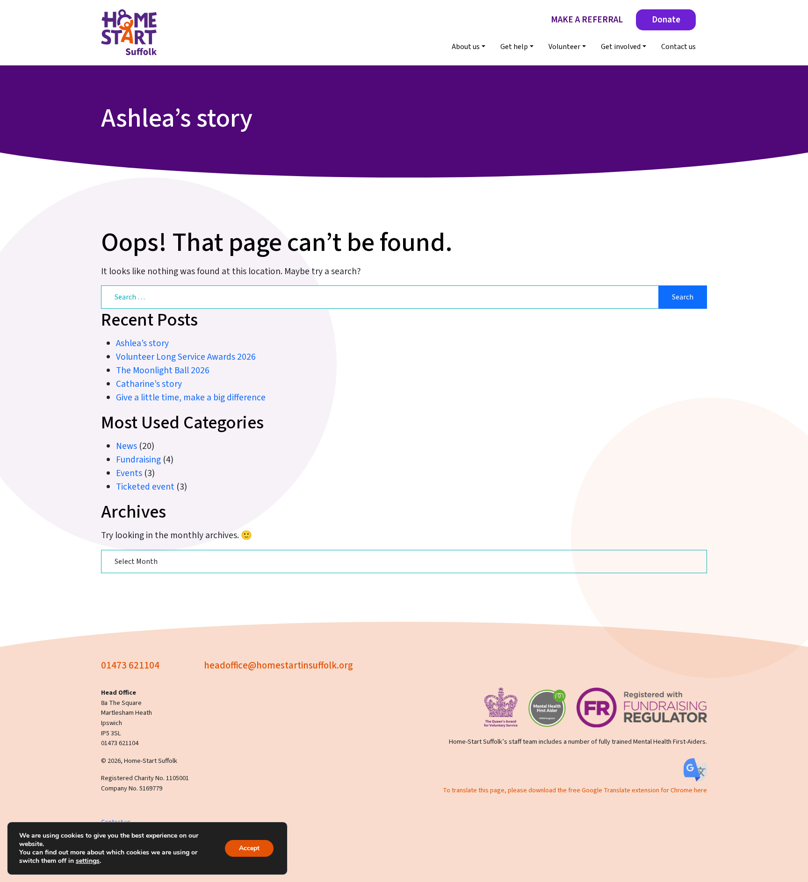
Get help (514, 47)
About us (466, 47)
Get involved (621, 47)
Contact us (678, 47)
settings (88, 861)
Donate (666, 19)
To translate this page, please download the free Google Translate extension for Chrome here (575, 790)
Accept (249, 848)
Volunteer (564, 47)
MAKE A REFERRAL (587, 19)
